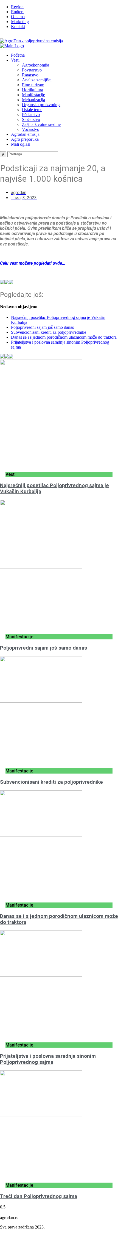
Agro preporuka (25, 139)
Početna (18, 55)
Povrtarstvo (32, 70)
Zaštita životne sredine (41, 124)
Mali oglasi (20, 144)
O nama (18, 16)
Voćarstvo (30, 129)
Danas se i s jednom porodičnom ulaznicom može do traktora (64, 337)
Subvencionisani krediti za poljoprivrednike (48, 332)
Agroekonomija (35, 65)
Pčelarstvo (31, 114)
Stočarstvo (31, 119)
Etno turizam (33, 84)
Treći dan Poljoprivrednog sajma (38, 1196)
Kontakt (18, 26)
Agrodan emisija (25, 134)
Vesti (15, 60)
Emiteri (17, 11)
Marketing (20, 21)
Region (17, 6)
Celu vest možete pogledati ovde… (32, 263)
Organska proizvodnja (41, 104)
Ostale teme (32, 109)
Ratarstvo (30, 75)
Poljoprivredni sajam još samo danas (42, 327)
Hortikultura (32, 89)
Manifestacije (33, 94)
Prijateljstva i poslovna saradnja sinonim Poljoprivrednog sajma (48, 1059)
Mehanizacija (33, 99)
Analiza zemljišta (37, 80)
